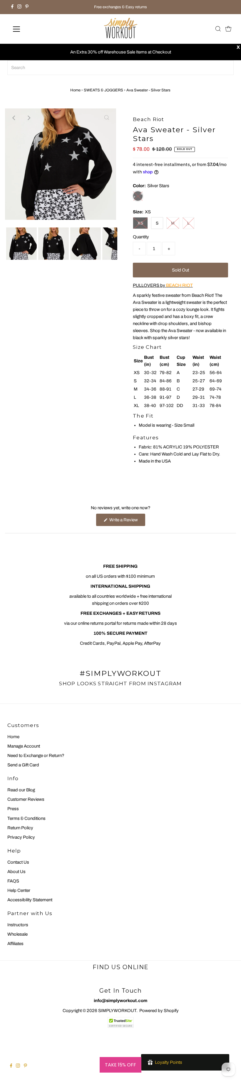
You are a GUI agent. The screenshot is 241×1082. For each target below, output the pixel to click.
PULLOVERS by (163, 285)
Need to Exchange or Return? (35, 755)
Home (75, 90)
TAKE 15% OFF (120, 1064)
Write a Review (126, 521)
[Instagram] (19, 7)
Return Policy (20, 827)
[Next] (28, 117)
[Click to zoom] (106, 117)
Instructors (17, 924)
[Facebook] (12, 7)
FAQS (13, 881)
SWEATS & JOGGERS (103, 90)
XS (140, 223)
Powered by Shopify (159, 1010)
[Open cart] (228, 29)
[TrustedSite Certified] (120, 1022)
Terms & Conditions (26, 818)
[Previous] (14, 117)
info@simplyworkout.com (120, 1000)
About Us (16, 871)
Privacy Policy (21, 837)
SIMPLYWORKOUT (117, 1010)
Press (13, 808)
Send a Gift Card (23, 765)
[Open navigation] (36, 29)
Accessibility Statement (29, 899)
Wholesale (17, 934)
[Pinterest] (27, 7)
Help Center (18, 890)
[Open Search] (218, 29)
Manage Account (23, 746)
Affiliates (15, 943)
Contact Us (18, 862)
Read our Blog (21, 790)
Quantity (141, 237)
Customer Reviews (25, 799)
